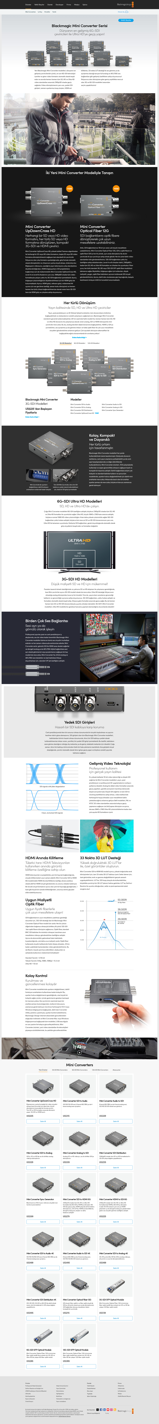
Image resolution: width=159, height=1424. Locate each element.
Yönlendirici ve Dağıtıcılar (63, 1399)
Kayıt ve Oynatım (30, 1399)
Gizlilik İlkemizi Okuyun (124, 1396)
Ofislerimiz (121, 1386)
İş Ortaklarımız (122, 1391)
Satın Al (43, 1121)
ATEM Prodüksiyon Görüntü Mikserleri (36, 1391)
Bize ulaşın (90, 1391)
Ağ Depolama (60, 1393)
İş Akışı (40, 12)
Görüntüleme (60, 1391)
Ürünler (28, 4)
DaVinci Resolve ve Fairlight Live (34, 1388)
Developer (59, 4)
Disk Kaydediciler (30, 1396)
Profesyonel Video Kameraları (33, 1386)
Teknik (54, 12)
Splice (85, 4)
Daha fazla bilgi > (79, 337)
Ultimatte (28, 1393)
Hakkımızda (121, 1388)
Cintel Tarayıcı (29, 1401)
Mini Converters (30, 12)
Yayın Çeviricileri (60, 1388)
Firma (69, 4)
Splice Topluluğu (91, 1396)
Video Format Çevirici (62, 1386)
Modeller (47, 12)
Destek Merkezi (91, 1388)
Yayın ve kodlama (61, 1401)
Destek (49, 4)
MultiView (59, 1396)
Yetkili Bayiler (39, 4)
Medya (76, 4)
